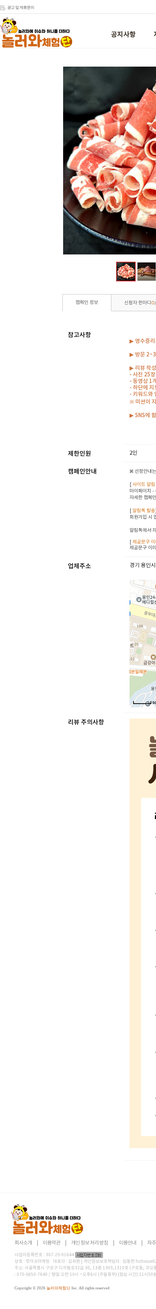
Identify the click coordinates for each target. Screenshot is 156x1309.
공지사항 (123, 35)
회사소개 (23, 1243)
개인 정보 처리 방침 (89, 1243)
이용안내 (127, 1243)
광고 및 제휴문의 (20, 7)
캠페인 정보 (86, 302)
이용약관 (51, 1243)
